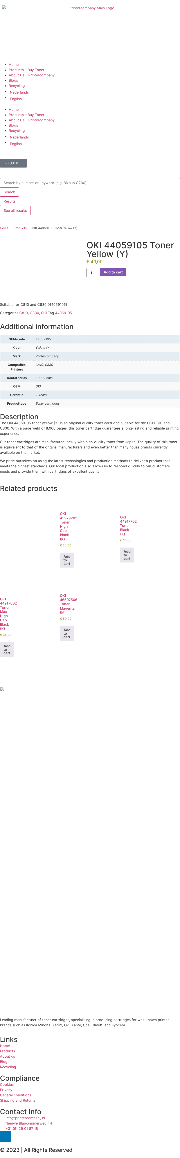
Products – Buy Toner (26, 70)
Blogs (13, 80)
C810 (23, 313)
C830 (34, 313)
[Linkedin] (5, 1136)
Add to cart (113, 272)
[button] (90, 104)
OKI (44, 313)
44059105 (63, 313)
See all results (15, 210)
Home (14, 64)
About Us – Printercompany (32, 75)
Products (20, 228)
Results (10, 201)
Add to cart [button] (66, 560)
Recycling (17, 85)
